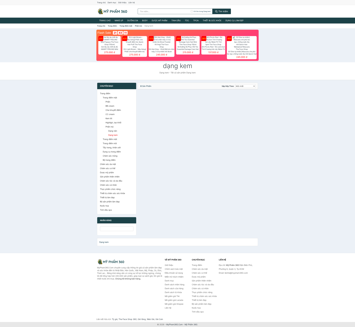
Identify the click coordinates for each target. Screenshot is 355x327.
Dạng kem (113, 135)
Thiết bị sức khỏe (212, 20)
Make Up (119, 20)
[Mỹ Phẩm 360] (111, 262)
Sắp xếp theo (228, 86)
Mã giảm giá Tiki (172, 296)
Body (145, 20)
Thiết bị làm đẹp (107, 197)
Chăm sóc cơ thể (107, 168)
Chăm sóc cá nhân (108, 185)
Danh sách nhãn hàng (174, 284)
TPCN (196, 20)
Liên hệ (131, 2)
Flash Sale (104, 32)
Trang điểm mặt (126, 26)
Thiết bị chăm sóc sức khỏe (112, 193)
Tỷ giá (114, 319)
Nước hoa (104, 206)
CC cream (110, 114)
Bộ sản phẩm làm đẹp (110, 201)
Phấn (108, 102)
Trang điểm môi (110, 143)
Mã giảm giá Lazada (174, 300)
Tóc (187, 20)
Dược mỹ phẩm (159, 20)
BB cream (110, 106)
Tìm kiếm (223, 11)
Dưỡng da (132, 20)
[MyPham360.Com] (112, 11)
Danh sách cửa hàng (174, 288)
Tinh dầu (176, 20)
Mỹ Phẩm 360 (191, 324)
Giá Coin (159, 319)
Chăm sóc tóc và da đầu (111, 181)
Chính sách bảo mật (174, 269)
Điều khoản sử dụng (174, 273)
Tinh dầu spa (106, 210)
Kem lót (109, 118)
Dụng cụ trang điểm (112, 151)
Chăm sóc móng (110, 156)
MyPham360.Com (174, 324)
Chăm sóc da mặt (108, 164)
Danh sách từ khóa (173, 292)
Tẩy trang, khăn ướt (112, 147)
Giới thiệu (122, 2)
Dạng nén (112, 131)
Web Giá (150, 319)
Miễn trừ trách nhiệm (174, 277)
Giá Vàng (142, 319)
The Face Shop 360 (128, 319)
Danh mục (112, 2)
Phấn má (138, 26)
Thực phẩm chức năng (110, 189)
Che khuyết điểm (113, 110)
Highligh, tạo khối (113, 122)
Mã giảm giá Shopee (174, 304)
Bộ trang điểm (109, 160)
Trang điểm (112, 26)
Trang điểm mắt (110, 139)
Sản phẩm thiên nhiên (110, 176)
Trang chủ (101, 2)
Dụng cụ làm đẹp (234, 20)
